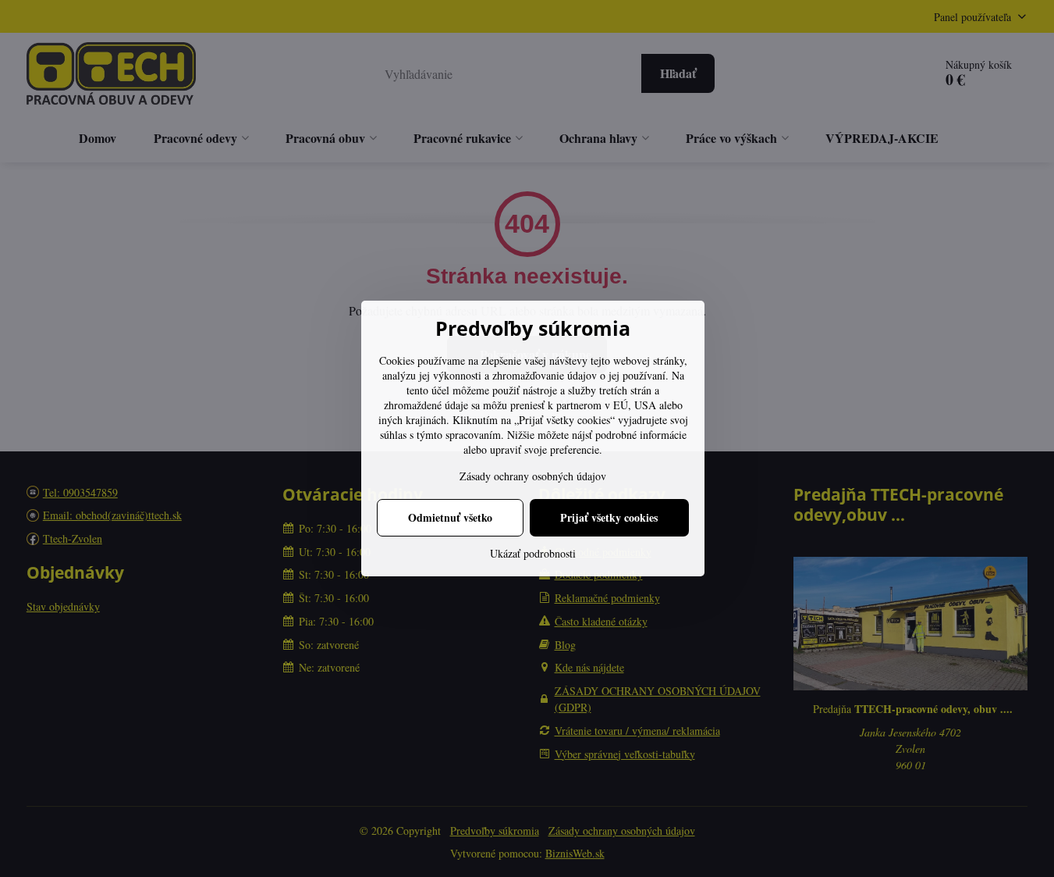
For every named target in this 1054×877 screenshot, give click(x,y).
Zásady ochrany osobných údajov (533, 476)
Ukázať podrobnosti (533, 553)
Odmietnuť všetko (450, 517)
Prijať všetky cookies (609, 517)
